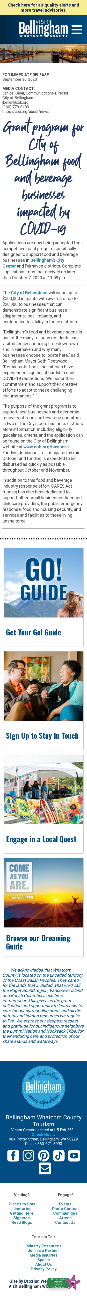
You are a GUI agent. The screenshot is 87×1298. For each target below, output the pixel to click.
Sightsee (22, 1218)
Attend (65, 1218)
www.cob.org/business (46, 446)
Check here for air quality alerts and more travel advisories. (43, 7)
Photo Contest (65, 1208)
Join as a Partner (43, 1250)
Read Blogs (22, 1222)
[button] (66, 1281)
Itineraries (21, 1208)
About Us (43, 1264)
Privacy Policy (44, 1269)
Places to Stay (22, 1204)
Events (65, 1204)
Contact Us (65, 1222)
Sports (43, 1260)
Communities (65, 1213)
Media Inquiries (44, 1255)
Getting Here (22, 1213)
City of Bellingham (29, 292)
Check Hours (43, 1134)
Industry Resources (43, 1246)
